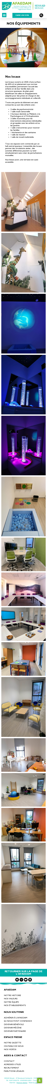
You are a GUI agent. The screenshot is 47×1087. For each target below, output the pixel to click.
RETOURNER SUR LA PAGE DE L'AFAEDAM (23, 972)
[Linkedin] (30, 980)
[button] (4, 15)
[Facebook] (17, 980)
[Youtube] (26, 980)
